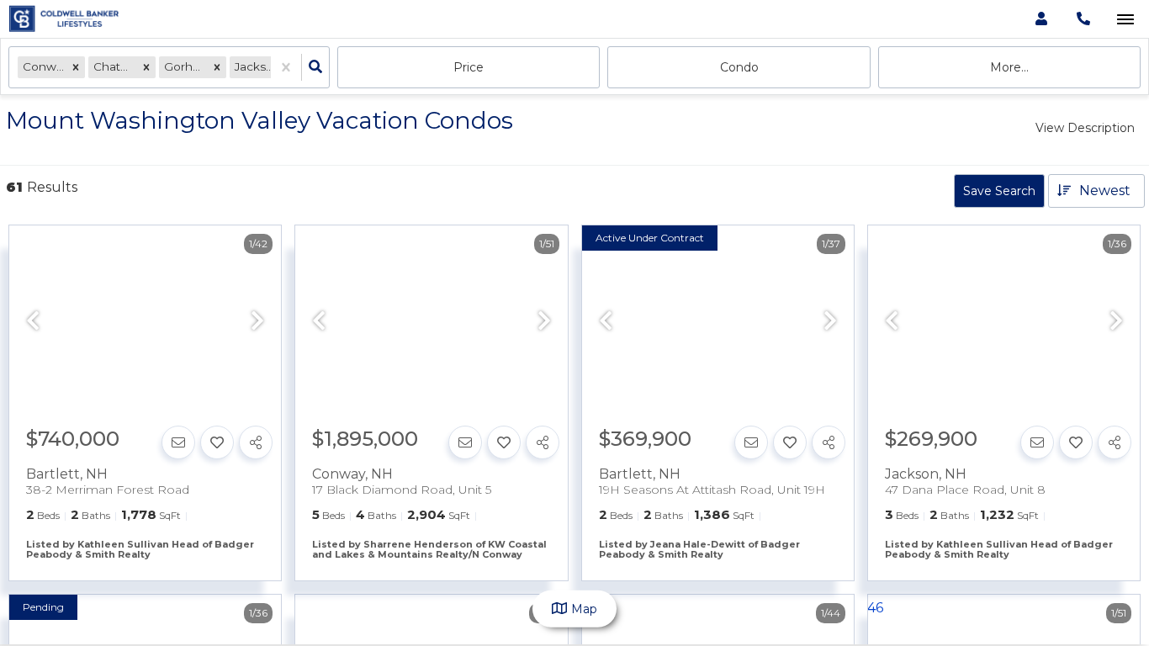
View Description (1085, 127)
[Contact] (178, 442)
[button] (75, 66)
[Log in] (1041, 19)
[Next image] (257, 322)
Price (468, 67)
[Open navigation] (1125, 20)
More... (1009, 67)
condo (739, 67)
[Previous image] (32, 322)
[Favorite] (217, 442)
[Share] (256, 442)
